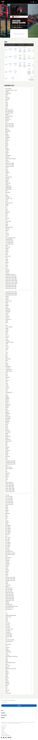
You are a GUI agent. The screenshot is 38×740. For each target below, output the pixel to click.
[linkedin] (8, 737)
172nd (29, 63)
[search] (31, 2)
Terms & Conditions (4, 725)
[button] (36, 2)
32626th (10, 71)
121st (29, 48)
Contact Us (2, 731)
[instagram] (5, 737)
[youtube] (7, 737)
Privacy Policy (3, 727)
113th (32, 76)
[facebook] (1, 737)
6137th (15, 70)
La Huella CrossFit (17, 27)
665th (24, 62)
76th (29, 69)
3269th (20, 62)
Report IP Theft (3, 732)
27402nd (10, 49)
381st (24, 47)
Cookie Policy (3, 728)
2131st (20, 48)
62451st (10, 63)
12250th (15, 63)
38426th (10, 56)
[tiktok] (10, 737)
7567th (15, 56)
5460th (15, 48)
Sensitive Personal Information (5, 735)
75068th (13, 77)
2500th (20, 55)
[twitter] (3, 737)
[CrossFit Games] (3, 2)
